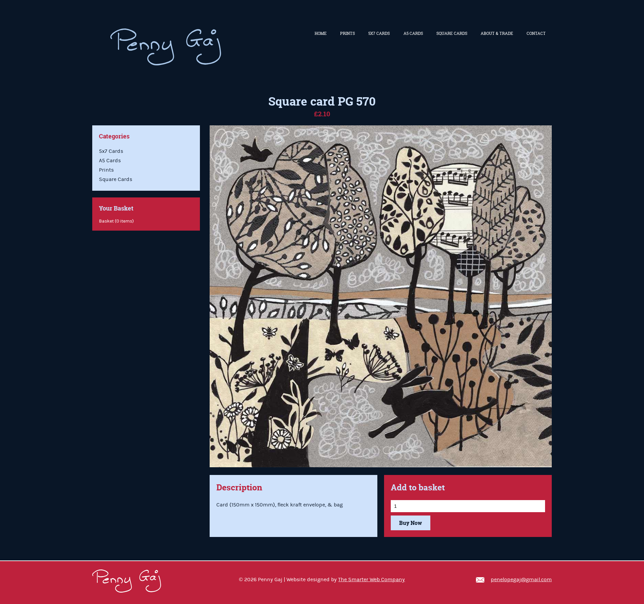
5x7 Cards (379, 33)
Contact (536, 33)
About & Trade (497, 33)
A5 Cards (413, 33)
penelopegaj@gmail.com (521, 580)
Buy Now (410, 523)
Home (321, 33)
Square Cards (451, 33)
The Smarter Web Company (371, 580)
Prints (347, 33)
